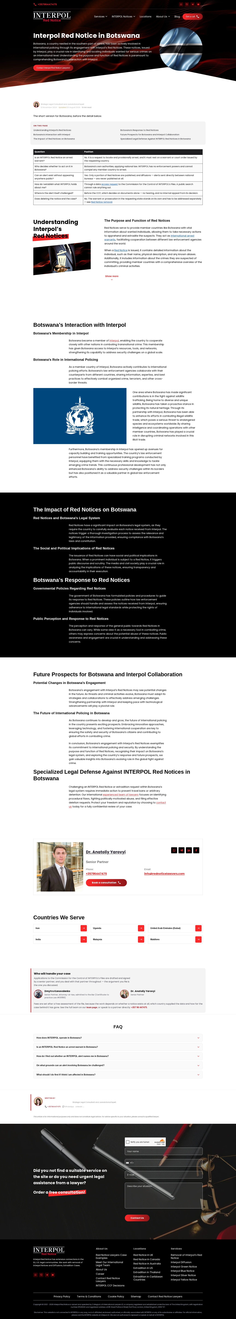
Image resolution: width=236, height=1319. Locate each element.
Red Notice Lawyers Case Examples (111, 1256)
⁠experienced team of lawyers (120, 794)
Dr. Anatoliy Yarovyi (106, 852)
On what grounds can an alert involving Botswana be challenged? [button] (70, 1065)
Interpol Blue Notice (182, 1271)
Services (99, 16)
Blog (177, 16)
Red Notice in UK (143, 1255)
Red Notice (120, 250)
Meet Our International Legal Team (109, 1263)
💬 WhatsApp (68, 1106)
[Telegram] (192, 4)
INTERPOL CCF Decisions (110, 1285)
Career (100, 1274)
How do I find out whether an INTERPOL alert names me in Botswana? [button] (72, 1056)
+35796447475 (47, 4)
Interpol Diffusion (181, 1262)
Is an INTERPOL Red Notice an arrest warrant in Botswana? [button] (67, 1047)
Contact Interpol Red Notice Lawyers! (53, 68)
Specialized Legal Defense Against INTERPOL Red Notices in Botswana (155, 138)
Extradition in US (143, 1268)
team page (91, 1007)
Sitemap (136, 1296)
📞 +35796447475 (53, 1106)
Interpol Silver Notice (183, 1275)
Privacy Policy (62, 1296)
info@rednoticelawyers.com (164, 873)
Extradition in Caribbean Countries (148, 1278)
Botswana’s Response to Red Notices (139, 130)
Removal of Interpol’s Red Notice (186, 1256)
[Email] (198, 4)
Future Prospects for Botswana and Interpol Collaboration (149, 134)
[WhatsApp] (181, 4)
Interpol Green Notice (184, 1266)
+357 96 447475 (139, 1007)
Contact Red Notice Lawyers (108, 1280)
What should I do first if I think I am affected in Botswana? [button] (65, 1074)
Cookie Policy (116, 1296)
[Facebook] (196, 850)
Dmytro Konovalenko (57, 991)
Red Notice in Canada (146, 1259)
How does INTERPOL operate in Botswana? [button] (59, 1038)
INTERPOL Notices (122, 16)
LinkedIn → (80, 1106)
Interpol (114, 340)
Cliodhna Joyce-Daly (50, 101)
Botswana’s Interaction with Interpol (51, 134)
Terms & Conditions (89, 1296)
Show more (111, 276)
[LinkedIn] (189, 850)
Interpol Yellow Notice (184, 1279)
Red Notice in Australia (147, 1263)
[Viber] (187, 4)
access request (109, 184)
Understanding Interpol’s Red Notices (52, 130)
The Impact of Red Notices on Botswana (54, 138)
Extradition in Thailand (146, 1272)
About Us (161, 16)
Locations (145, 16)
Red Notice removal (101, 202)
